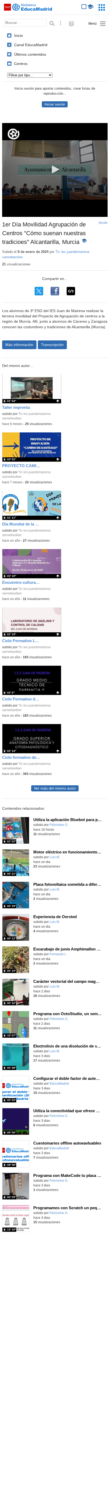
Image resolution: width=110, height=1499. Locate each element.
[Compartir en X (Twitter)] (39, 291)
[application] (55, 170)
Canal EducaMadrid (30, 45)
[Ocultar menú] (97, 24)
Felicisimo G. (59, 824)
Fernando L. (58, 954)
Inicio (18, 35)
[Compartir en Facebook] (55, 291)
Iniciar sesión (54, 104)
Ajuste (103, 223)
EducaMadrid (59, 1083)
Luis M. (55, 857)
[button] (55, 169)
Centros (20, 64)
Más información (19, 345)
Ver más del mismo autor (55, 788)
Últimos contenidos (30, 54)
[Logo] (13, 134)
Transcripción (52, 345)
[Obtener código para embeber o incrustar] (71, 291)
